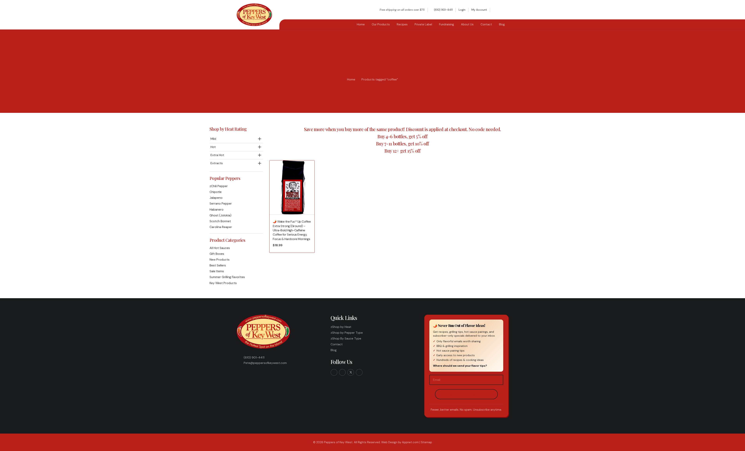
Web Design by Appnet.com (400, 442)
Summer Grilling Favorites (227, 277)
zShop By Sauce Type (346, 338)
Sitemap (426, 442)
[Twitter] (350, 372)
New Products (220, 259)
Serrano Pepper (221, 203)
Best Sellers (218, 265)
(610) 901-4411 (254, 357)
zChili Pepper (219, 186)
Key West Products (223, 283)
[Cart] (504, 9)
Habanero (217, 209)
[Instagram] (342, 372)
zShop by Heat (341, 327)
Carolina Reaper (221, 227)
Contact (337, 344)
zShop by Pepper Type (347, 333)
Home (351, 79)
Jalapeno (216, 198)
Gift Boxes (217, 254)
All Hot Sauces (220, 248)
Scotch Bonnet (220, 221)
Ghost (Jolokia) (220, 215)
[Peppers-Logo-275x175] (254, 14)
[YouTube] (359, 372)
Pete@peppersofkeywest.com (265, 363)
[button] (496, 9)
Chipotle (216, 192)
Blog (334, 350)
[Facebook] (334, 372)
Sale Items (217, 271)
